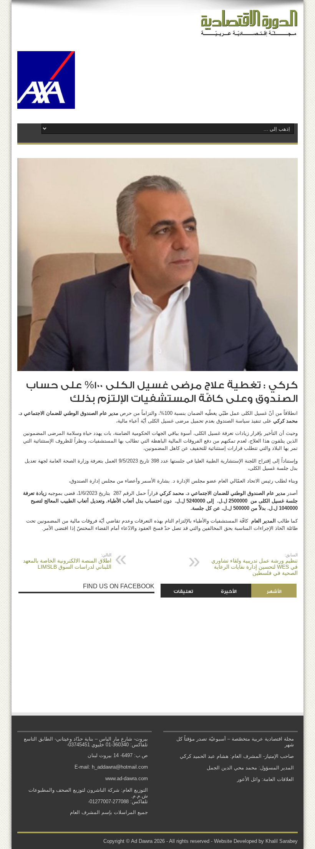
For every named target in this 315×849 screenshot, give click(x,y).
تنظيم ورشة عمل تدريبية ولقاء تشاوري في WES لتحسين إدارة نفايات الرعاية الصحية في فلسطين (254, 564)
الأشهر (274, 591)
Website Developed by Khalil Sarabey (256, 841)
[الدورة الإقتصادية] (249, 31)
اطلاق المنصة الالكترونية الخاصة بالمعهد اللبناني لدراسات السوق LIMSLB (67, 561)
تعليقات (183, 591)
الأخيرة (229, 591)
